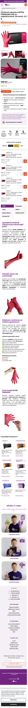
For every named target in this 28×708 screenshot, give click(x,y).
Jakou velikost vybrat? (18, 91)
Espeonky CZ (15, 595)
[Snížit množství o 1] (22, 162)
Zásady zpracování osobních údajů (14, 666)
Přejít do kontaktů (15, 599)
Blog (14, 631)
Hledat (2, 11)
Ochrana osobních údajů (13, 615)
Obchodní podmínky (14, 613)
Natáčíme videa (14, 582)
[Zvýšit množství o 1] (22, 160)
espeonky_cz (15, 597)
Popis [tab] (3, 206)
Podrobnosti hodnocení (21, 24)
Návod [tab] (17, 209)
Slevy (14, 611)
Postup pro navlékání (14, 628)
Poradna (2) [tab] (5, 216)
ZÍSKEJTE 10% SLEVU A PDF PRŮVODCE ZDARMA (14, 1)
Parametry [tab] (19, 206)
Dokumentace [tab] (6, 213)
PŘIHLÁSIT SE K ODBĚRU (14, 663)
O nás (14, 641)
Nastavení (13, 700)
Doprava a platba (14, 607)
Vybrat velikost (14, 626)
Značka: (6, 25)
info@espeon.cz (15, 591)
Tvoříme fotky (14, 558)
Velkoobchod (13, 642)
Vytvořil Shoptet (13, 679)
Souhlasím (13, 704)
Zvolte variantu (6, 91)
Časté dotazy (14, 630)
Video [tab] (4, 209)
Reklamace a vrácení (14, 609)
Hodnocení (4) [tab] (20, 213)
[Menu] (2, 4)
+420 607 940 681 (15, 593)
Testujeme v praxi (14, 534)
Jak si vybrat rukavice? (14, 624)
